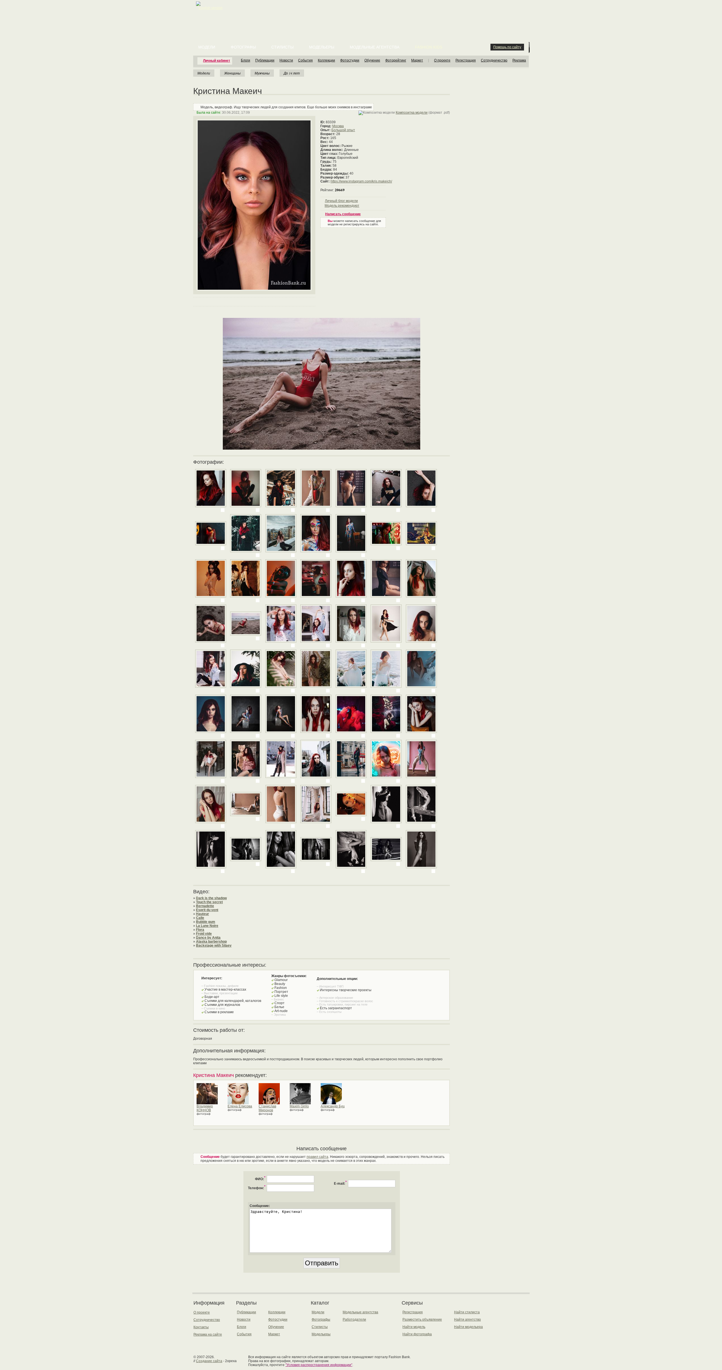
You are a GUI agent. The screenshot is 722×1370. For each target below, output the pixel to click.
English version (211, 8)
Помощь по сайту (507, 47)
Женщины (232, 73)
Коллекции (326, 60)
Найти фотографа (417, 1334)
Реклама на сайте (207, 1334)
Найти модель (413, 1327)
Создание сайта (209, 1361)
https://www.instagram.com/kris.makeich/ (361, 181)
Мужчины (262, 73)
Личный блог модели (341, 201)
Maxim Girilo (299, 1106)
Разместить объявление (422, 1319)
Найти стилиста (467, 1312)
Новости (286, 60)
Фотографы (243, 47)
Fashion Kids (428, 47)
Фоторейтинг (395, 60)
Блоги (245, 60)
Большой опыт (343, 130)
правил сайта (317, 1157)
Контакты (201, 1327)
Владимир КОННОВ (205, 1108)
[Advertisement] (362, 14)
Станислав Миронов (267, 1108)
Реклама (519, 60)
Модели (206, 47)
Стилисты (282, 47)
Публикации (264, 60)
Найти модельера (468, 1327)
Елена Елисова (240, 1106)
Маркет (417, 60)
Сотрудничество (494, 60)
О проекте (442, 60)
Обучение (372, 60)
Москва (338, 126)
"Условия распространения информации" (318, 1365)
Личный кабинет (216, 61)
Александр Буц (333, 1106)
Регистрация (465, 60)
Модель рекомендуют (342, 206)
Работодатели (354, 1319)
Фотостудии (349, 60)
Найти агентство (467, 1319)
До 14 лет (292, 73)
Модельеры (321, 47)
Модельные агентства (374, 47)
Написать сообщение (343, 214)
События (305, 60)
